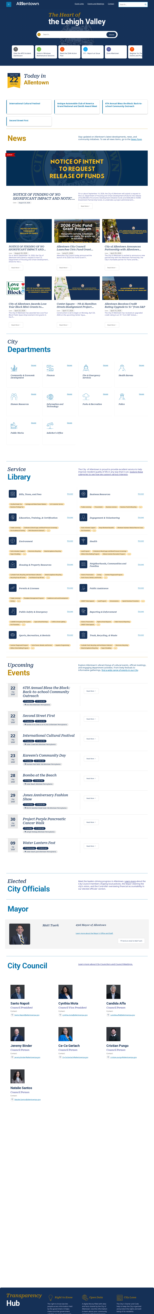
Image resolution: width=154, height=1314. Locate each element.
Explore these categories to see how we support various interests (110, 473)
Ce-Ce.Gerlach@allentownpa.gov (75, 1057)
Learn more (130, 881)
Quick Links (79, 4)
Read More (85, 206)
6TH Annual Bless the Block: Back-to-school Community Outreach (123, 105)
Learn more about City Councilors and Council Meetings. (105, 964)
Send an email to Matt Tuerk (132, 941)
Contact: (13, 1011)
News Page (136, 139)
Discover (111, 34)
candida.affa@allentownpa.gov (122, 1015)
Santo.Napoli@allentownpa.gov (26, 1015)
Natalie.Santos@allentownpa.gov (27, 1099)
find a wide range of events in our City (120, 670)
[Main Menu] (8, 4)
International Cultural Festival (24, 103)
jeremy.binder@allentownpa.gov (27, 1057)
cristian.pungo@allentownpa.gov (123, 1057)
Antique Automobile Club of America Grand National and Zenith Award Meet (77, 105)
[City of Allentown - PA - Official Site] (27, 3)
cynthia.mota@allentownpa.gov (75, 1015)
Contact (111, 4)
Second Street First (18, 120)
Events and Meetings (96, 4)
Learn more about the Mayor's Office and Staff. (94, 933)
